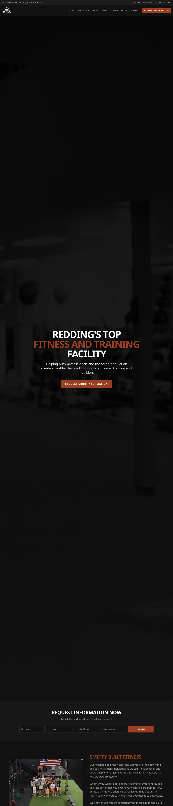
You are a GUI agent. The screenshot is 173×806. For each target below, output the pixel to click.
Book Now (132, 10)
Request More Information (86, 383)
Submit (141, 729)
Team (96, 10)
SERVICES (82, 10)
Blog (104, 10)
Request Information (156, 10)
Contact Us (116, 10)
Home (72, 10)
